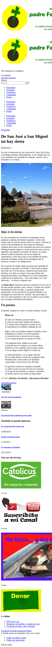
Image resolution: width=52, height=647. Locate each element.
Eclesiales (10, 90)
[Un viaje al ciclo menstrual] (6, 389)
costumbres (6, 383)
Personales (10, 87)
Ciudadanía (11, 95)
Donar (9, 97)
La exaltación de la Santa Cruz (12, 426)
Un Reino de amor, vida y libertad (20, 626)
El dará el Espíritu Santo (10, 437)
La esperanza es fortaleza (10, 447)
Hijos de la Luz (12, 621)
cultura (13, 383)
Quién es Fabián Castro (16, 638)
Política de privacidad (15, 640)
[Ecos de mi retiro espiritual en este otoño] (6, 408)
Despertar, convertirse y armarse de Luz (23, 624)
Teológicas (10, 92)
